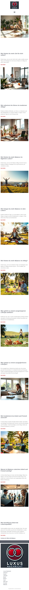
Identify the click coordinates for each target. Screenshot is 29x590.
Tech (4, 580)
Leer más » (3, 64)
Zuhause (5, 572)
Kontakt (5, 583)
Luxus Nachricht (7, 571)
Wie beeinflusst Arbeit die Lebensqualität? (9, 523)
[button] (14, 12)
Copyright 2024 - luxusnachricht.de (14, 588)
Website (5, 584)
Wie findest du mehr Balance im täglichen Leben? (11, 157)
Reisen (5, 578)
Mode (4, 577)
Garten (4, 574)
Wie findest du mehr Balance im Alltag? (14, 260)
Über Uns (5, 581)
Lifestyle (5, 575)
